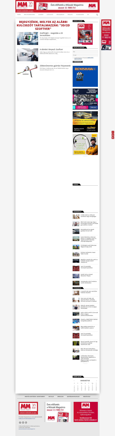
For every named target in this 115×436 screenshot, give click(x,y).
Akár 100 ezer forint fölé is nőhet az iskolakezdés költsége (89, 349)
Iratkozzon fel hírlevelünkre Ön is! (27, 418)
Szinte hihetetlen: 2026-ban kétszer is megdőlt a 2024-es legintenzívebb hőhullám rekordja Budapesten (88, 239)
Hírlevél (70, 14)
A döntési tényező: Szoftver (51, 49)
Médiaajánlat (60, 14)
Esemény (40, 14)
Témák (19, 14)
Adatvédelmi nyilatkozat (73, 396)
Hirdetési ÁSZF (86, 396)
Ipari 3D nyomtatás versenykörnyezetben (87, 267)
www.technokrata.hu (23, 428)
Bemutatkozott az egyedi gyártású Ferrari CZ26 (87, 230)
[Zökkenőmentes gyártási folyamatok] (27, 77)
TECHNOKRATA (80, 14)
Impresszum (60, 396)
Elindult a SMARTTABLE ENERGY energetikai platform (89, 320)
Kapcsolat (51, 396)
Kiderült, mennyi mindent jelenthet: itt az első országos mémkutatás (89, 307)
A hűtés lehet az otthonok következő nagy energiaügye (88, 215)
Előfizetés (50, 14)
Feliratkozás (77, 62)
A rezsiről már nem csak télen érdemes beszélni (89, 292)
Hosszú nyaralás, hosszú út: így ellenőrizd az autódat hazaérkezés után (89, 343)
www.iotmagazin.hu (31, 428)
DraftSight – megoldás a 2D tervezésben (51, 34)
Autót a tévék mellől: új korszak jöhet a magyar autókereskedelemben (89, 314)
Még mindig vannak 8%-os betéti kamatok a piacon (88, 327)
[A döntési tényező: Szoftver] (27, 61)
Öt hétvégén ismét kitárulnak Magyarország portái (88, 246)
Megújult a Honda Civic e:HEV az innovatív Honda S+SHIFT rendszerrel (89, 261)
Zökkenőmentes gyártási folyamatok (55, 66)
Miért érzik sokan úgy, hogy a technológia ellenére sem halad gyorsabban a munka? (89, 223)
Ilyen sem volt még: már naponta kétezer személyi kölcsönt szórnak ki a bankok (89, 300)
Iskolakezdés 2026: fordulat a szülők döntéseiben (89, 282)
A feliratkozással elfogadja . (83, 58)
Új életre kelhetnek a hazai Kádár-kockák (88, 253)
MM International (29, 14)
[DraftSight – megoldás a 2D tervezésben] (27, 44)
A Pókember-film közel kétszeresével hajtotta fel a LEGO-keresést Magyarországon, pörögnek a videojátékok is (88, 358)
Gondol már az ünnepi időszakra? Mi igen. (87, 275)
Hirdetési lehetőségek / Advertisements (35, 396)
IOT (88, 14)
